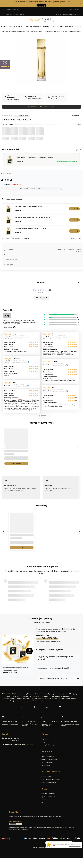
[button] (41, 282)
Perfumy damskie (36, 31)
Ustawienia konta (47, 762)
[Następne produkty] (79, 447)
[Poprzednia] (2, 3)
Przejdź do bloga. (10, 672)
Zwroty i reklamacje (48, 745)
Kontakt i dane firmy (48, 794)
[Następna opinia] (79, 588)
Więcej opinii (41, 415)
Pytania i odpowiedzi (48, 797)
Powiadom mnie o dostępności (33, 188)
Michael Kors (76, 115)
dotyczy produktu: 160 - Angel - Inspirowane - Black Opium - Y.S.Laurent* (32, 594)
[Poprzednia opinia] (4, 588)
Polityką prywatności (22, 829)
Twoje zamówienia (48, 756)
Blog (43, 803)
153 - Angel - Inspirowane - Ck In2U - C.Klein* (29, 206)
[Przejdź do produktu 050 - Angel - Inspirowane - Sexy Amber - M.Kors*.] (16, 440)
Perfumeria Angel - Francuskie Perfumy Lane (15, 31)
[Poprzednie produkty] (4, 447)
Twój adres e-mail (15, 821)
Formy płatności (47, 776)
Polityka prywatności (48, 742)
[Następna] (81, 3)
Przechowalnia (46, 765)
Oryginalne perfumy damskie (53, 31)
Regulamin (31, 827)
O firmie (44, 800)
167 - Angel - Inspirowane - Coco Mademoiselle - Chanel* (33, 217)
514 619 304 (76, 9)
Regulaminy (45, 739)
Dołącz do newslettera (19, 823)
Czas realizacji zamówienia (51, 779)
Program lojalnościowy (49, 759)
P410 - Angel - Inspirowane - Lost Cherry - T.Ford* (30, 228)
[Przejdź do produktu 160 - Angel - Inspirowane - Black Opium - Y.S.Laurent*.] (22, 524)
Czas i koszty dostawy (49, 782)
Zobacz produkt (16, 463)
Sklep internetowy (41, 847)
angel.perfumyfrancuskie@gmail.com (68, 14)
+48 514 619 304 (47, 638)
